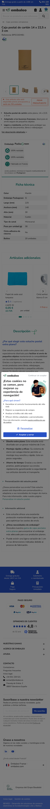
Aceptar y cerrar (26, 434)
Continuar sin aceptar (37, 375)
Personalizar (27, 428)
